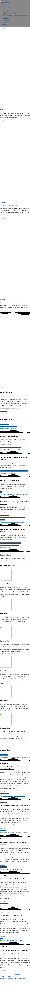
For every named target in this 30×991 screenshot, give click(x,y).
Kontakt (5, 24)
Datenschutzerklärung (5, 976)
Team (1, 109)
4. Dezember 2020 (4, 912)
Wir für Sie (5, 18)
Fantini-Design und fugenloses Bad (11, 915)
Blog (4, 22)
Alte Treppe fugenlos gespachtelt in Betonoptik (14, 950)
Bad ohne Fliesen (5, 555)
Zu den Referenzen (4, 424)
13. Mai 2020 (3, 946)
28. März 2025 (3, 802)
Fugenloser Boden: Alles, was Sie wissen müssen (15, 805)
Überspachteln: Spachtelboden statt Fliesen (13, 879)
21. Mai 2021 (3, 838)
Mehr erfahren (3, 411)
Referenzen (6, 20)
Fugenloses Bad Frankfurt (6, 978)
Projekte (2, 299)
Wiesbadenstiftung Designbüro (9, 436)
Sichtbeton (16, 15)
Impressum (17, 974)
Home (4, 9)
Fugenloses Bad (7, 13)
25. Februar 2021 (4, 875)
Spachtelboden (10, 15)
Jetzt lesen (2, 791)
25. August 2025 (4, 763)
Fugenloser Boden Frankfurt (20, 978)
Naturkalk (21, 15)
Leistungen (5, 11)
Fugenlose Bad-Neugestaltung (9, 480)
